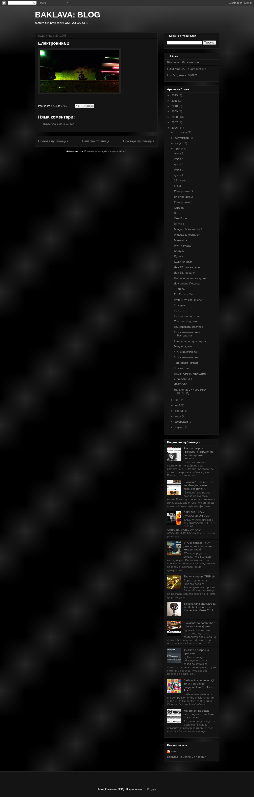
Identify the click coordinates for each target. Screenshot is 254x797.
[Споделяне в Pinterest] (92, 106)
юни (178, 399)
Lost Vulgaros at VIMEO (182, 75)
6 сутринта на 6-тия (187, 316)
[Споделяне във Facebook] (88, 106)
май (178, 405)
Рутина (178, 256)
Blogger (151, 789)
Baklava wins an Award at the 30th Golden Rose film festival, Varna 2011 (200, 607)
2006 (175, 127)
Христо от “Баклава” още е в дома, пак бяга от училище (199, 714)
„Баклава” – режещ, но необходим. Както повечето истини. (198, 485)
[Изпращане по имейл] (77, 106)
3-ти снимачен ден (186, 357)
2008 (175, 117)
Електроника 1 (183, 202)
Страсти (179, 207)
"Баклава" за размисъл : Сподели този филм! (199, 624)
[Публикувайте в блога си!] (81, 106)
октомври (181, 132)
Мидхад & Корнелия (187, 234)
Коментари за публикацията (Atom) (105, 151)
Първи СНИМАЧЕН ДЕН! (190, 373)
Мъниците (180, 240)
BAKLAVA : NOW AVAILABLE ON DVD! (197, 514)
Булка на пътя (183, 261)
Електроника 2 (183, 196)
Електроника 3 (183, 191)
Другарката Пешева (187, 283)
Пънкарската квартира (188, 326)
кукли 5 (178, 153)
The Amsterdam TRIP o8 (199, 576)
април (179, 410)
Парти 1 (179, 224)
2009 (175, 111)
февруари (182, 421)
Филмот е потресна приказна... (196, 651)
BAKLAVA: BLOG (67, 14)
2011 (174, 100)
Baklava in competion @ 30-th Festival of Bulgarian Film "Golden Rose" (199, 685)
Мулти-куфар (182, 245)
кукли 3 (178, 164)
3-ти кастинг (182, 368)
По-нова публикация (53, 141)
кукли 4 (178, 158)
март (178, 416)
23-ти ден (180, 180)
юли (178, 148)
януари (180, 427)
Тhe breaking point (186, 321)
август (179, 143)
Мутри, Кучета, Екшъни (189, 299)
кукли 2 (178, 169)
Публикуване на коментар (58, 123)
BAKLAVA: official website (183, 62)
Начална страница (95, 141)
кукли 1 (178, 175)
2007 (175, 122)
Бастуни (179, 250)
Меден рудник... (184, 346)
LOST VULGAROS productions (186, 68)
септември (182, 137)
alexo (174, 751)
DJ (175, 213)
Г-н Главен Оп (183, 294)
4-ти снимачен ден (186, 351)
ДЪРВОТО (181, 384)
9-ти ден (179, 305)
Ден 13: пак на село (187, 267)
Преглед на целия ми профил (186, 756)
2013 (175, 95)
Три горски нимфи (186, 362)
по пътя (179, 310)
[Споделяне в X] (85, 106)
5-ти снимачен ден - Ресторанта (187, 334)
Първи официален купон (190, 278)
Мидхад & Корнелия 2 (188, 229)
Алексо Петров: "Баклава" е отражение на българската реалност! (199, 453)
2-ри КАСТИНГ (183, 379)
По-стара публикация (138, 141)
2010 (175, 106)
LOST (177, 186)
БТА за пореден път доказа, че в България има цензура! (198, 546)
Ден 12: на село (184, 272)
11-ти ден (180, 288)
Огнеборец (181, 218)
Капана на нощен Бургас (190, 341)
